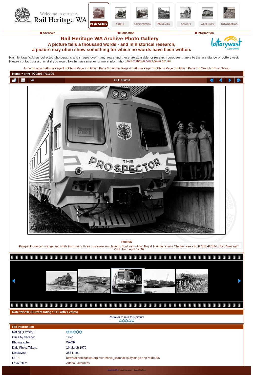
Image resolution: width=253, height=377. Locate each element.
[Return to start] (211, 80)
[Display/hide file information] (23, 80)
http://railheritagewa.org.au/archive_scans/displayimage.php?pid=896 (113, 358)
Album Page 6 (165, 68)
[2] (123, 320)
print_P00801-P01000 (39, 74)
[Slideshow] (32, 80)
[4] (129, 320)
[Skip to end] (238, 80)
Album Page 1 (54, 68)
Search (206, 68)
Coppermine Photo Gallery (133, 370)
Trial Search (222, 68)
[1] (120, 320)
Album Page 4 (121, 68)
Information (206, 33)
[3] (126, 320)
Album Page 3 (99, 68)
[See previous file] (220, 80)
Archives (49, 33)
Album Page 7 (188, 68)
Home (27, 68)
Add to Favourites (78, 363)
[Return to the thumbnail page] (14, 80)
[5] (133, 320)
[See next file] (229, 80)
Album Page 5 (143, 68)
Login (38, 68)
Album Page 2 (76, 68)
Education (127, 33)
